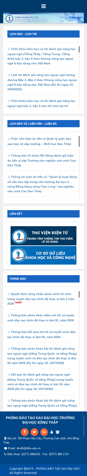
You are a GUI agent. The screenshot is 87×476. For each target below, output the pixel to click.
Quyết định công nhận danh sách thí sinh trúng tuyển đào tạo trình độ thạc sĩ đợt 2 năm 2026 (40, 298)
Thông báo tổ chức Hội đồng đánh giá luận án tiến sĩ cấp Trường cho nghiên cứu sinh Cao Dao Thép (41, 160)
